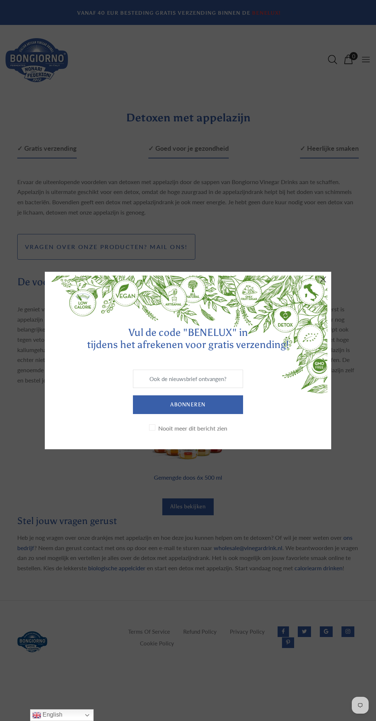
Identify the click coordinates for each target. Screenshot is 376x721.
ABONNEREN (187, 404)
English (51, 714)
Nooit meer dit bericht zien (192, 428)
